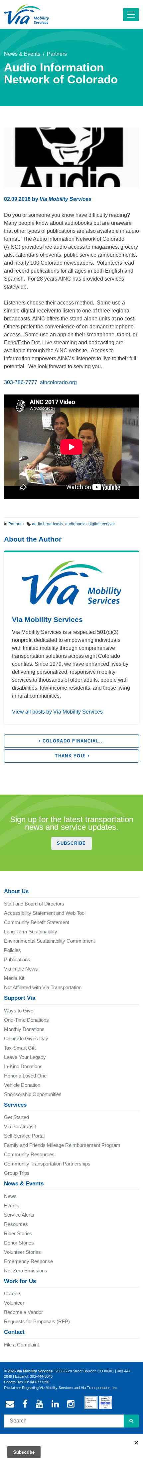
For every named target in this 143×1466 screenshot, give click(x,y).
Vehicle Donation (22, 1085)
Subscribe (71, 843)
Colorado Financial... (72, 740)
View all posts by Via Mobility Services (57, 712)
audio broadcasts (47, 524)
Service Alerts (19, 1215)
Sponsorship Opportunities (33, 1094)
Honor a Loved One (25, 1075)
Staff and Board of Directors (34, 903)
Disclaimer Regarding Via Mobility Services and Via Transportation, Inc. (61, 1388)
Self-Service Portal (24, 1136)
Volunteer (14, 1303)
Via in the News (21, 969)
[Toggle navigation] (131, 14)
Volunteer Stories (22, 1252)
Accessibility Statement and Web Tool (44, 913)
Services (15, 1105)
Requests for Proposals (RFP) (37, 1321)
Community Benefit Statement (36, 922)
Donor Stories (19, 1243)
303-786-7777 (20, 382)
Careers (13, 1293)
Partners (57, 54)
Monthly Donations (24, 1029)
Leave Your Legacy (25, 1057)
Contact (14, 1332)
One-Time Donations (26, 1020)
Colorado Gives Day (26, 1038)
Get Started (16, 1117)
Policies (12, 950)
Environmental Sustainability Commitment (49, 941)
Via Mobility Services (65, 199)
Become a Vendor (23, 1312)
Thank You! (70, 755)
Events (11, 1205)
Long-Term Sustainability (30, 931)
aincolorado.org (58, 382)
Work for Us (20, 1281)
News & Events (22, 54)
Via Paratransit (20, 1126)
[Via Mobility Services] (26, 14)
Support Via (19, 998)
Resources (16, 1224)
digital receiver (101, 524)
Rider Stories (18, 1233)
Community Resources (29, 1154)
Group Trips (17, 1173)
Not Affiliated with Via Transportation (42, 987)
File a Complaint (21, 1344)
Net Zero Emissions (25, 1270)
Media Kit (14, 978)
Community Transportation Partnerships (47, 1163)
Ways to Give (18, 1010)
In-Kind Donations (23, 1066)
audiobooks (75, 524)
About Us (16, 891)
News (10, 1196)
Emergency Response (28, 1261)
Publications (17, 959)
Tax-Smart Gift (20, 1048)
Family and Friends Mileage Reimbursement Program (62, 1145)
